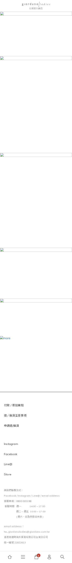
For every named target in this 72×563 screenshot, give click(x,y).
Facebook (10, 454)
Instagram (11, 444)
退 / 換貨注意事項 (15, 415)
